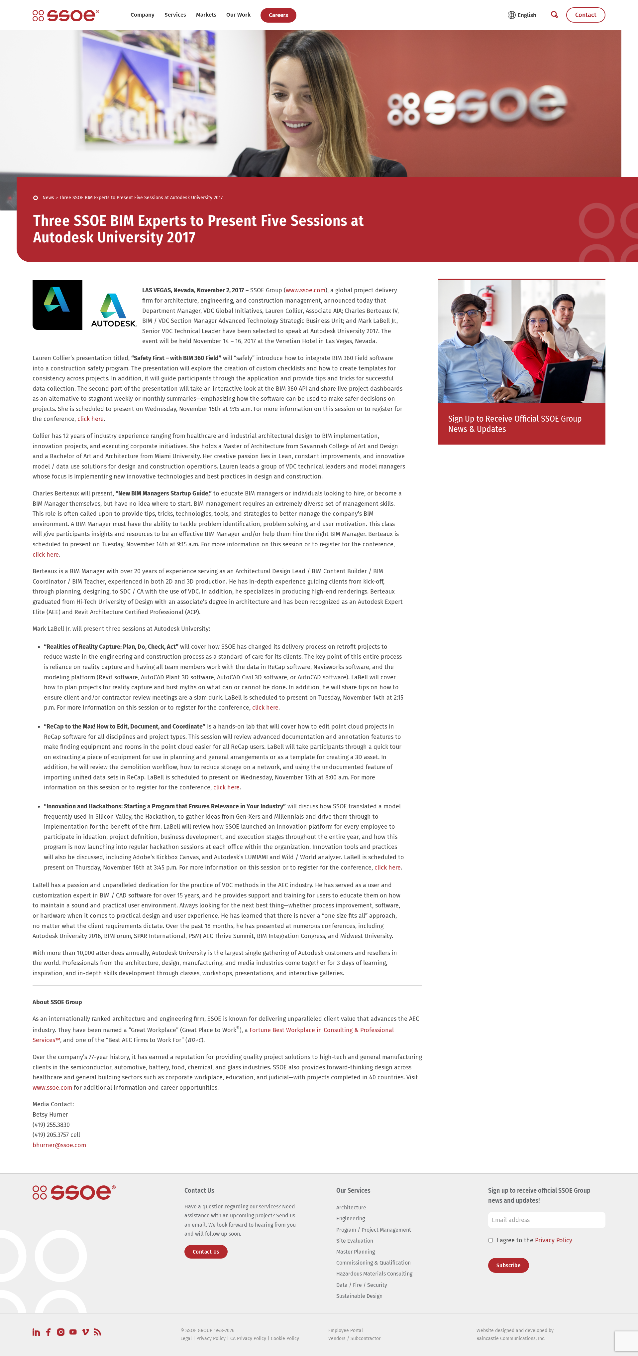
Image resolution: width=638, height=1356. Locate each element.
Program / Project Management (373, 1230)
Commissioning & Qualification (373, 1263)
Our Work (238, 14)
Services (175, 14)
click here (90, 419)
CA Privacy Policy (248, 1338)
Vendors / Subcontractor (354, 1338)
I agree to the (534, 1240)
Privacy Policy (553, 1240)
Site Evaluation (354, 1241)
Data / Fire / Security (361, 1285)
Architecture (351, 1207)
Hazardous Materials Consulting (374, 1274)
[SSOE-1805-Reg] (66, 15)
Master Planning (355, 1252)
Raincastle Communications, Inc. (511, 1338)
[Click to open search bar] (554, 15)
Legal (186, 1338)
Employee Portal (345, 1330)
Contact (585, 15)
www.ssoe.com (305, 290)
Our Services (353, 1190)
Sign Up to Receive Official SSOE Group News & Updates (515, 424)
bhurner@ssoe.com (59, 1145)
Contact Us (206, 1251)
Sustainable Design (359, 1296)
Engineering (350, 1218)
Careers (278, 15)
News (48, 198)
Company (143, 14)
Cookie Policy (285, 1338)
